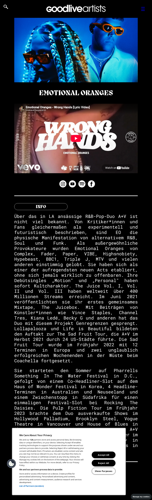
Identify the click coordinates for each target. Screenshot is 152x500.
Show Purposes (103, 471)
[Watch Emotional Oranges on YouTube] (72, 184)
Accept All (103, 455)
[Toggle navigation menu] (143, 9)
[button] (11, 463)
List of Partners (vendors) (31, 486)
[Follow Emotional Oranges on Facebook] (91, 184)
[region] (69, 461)
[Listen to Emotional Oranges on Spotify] (82, 184)
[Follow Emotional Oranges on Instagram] (62, 184)
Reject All (103, 463)
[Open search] (6, 7)
